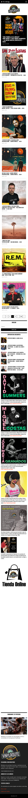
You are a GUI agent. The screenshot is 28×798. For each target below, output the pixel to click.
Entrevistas (5, 71)
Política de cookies (5, 791)
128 (21, 316)
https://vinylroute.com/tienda (16, 403)
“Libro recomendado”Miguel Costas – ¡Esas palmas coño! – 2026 (13, 107)
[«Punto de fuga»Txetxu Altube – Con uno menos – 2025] (14, 227)
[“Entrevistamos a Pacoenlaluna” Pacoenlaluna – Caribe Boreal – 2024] (14, 126)
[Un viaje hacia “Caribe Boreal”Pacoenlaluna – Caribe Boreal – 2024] (14, 160)
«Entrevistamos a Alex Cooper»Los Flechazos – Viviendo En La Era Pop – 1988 (14, 74)
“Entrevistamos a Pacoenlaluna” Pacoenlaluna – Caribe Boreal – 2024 (12, 140)
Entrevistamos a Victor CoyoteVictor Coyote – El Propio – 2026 (10, 307)
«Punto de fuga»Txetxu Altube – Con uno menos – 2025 (12, 241)
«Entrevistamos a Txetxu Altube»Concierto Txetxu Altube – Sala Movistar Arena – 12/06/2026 (13, 207)
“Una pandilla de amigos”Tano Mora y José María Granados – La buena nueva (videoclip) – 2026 (14, 39)
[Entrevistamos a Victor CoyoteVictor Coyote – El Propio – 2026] (14, 293)
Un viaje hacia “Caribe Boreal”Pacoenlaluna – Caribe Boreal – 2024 (12, 173)
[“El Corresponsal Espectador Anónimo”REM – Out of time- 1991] (14, 260)
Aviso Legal (3, 788)
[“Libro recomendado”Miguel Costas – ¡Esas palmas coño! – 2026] (14, 93)
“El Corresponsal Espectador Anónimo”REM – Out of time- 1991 (12, 274)
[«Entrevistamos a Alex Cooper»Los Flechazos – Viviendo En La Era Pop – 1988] (14, 60)
